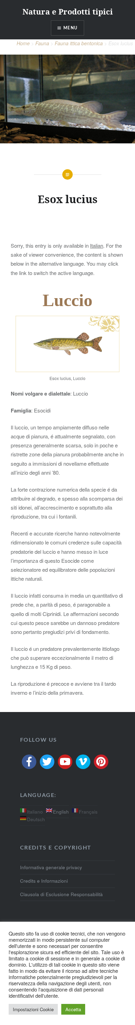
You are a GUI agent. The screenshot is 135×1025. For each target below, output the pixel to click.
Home (23, 43)
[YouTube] (65, 761)
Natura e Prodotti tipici (67, 11)
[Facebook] (29, 761)
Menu (70, 28)
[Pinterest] (101, 761)
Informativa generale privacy (51, 867)
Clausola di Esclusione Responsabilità (61, 894)
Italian (96, 245)
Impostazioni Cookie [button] (33, 1009)
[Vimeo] (83, 761)
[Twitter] (47, 761)
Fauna (42, 43)
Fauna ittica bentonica (79, 43)
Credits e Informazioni (44, 880)
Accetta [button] (73, 1009)
